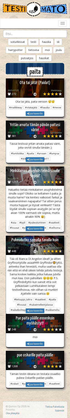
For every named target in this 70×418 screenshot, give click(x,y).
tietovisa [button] (33, 50)
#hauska (45, 107)
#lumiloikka (17, 153)
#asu (13, 222)
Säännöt (59, 410)
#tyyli (22, 222)
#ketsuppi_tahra (23, 299)
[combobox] (35, 34)
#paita (30, 153)
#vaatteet (54, 222)
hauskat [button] (44, 58)
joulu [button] (59, 50)
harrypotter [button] (15, 50)
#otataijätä (31, 107)
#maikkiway (15, 107)
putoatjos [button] (27, 58)
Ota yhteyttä (12, 413)
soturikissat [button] (17, 42)
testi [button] (33, 42)
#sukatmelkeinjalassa (41, 304)
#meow (57, 107)
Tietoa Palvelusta (54, 406)
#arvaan (41, 153)
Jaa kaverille (36, 113)
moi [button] (47, 50)
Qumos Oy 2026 (17, 406)
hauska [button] (46, 42)
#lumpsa (54, 153)
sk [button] (58, 42)
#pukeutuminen (37, 222)
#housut (21, 304)
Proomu (10, 409)
